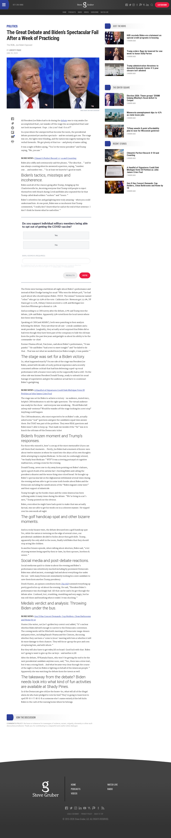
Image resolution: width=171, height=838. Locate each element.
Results (70, 275)
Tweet (12, 123)
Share (12, 118)
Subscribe (94, 12)
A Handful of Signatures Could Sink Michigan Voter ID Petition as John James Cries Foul (143, 169)
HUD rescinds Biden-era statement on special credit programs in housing (144, 36)
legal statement (69, 266)
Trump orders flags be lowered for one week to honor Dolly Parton (144, 52)
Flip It (12, 132)
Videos (86, 12)
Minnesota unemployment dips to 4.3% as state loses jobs (144, 113)
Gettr (137, 5)
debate (64, 120)
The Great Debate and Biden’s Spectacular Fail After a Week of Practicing (85, 4)
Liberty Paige (15, 50)
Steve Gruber (46, 789)
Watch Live (104, 12)
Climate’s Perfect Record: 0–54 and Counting (55, 158)
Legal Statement (73, 814)
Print (12, 141)
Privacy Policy (86, 814)
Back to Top (98, 814)
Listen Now (162, 4)
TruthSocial (144, 5)
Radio (80, 12)
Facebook (126, 5)
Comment (12, 136)
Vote (84, 275)
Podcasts (72, 12)
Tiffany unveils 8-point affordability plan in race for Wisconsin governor (143, 129)
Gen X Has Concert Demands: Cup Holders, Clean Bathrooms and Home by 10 (145, 185)
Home (64, 12)
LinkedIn (147, 5)
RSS (102, 808)
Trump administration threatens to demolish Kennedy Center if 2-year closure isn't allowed (143, 68)
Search (151, 5)
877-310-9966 (18, 4)
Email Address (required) (33, 256)
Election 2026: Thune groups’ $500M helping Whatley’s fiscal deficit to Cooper (143, 98)
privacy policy (57, 266)
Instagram (133, 5)
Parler (140, 5)
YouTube (84, 808)
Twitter (130, 5)
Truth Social (89, 808)
